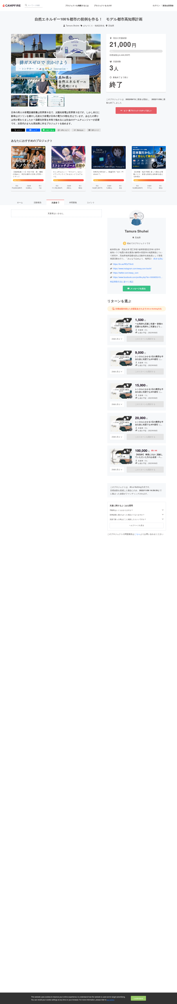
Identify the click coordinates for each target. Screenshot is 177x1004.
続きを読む (158, 258)
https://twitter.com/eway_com (125, 272)
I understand (138, 998)
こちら (137, 534)
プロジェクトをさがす (103, 5)
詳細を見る (116, 339)
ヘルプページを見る (136, 525)
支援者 (55, 202)
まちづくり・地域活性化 (93, 25)
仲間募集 (73, 202)
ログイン (156, 5)
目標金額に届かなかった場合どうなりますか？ (127, 515)
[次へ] (97, 64)
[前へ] (14, 64)
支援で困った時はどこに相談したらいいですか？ (128, 519)
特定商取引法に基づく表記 (121, 281)
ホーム (20, 202)
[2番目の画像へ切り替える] (37, 100)
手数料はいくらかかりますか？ (121, 510)
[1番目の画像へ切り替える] (19, 100)
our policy (110, 999)
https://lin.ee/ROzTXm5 (123, 264)
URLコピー (65, 130)
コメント (91, 202)
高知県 (111, 25)
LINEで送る (49, 130)
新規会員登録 (168, 5)
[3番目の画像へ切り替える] (55, 100)
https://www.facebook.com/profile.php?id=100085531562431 (138, 277)
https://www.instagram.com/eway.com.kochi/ (132, 268)
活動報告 (37, 202)
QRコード (95, 130)
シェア (34, 130)
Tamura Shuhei (72, 25)
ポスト (19, 130)
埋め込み (80, 130)
